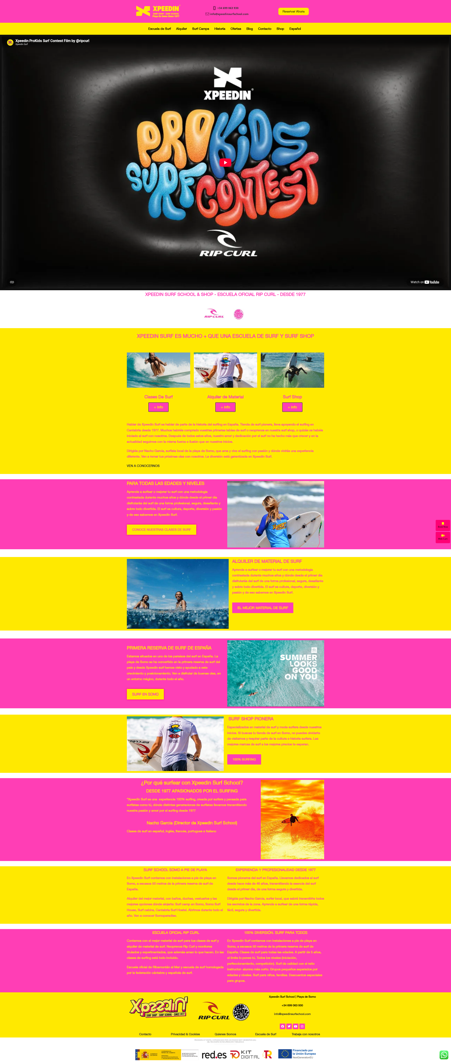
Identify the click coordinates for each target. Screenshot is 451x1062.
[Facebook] (282, 1026)
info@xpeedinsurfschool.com (229, 14)
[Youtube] (295, 1026)
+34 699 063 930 (228, 8)
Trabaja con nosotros (306, 1034)
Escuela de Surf (159, 29)
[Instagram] (302, 1026)
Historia (219, 29)
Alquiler (181, 29)
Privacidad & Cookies (185, 1034)
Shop (280, 29)
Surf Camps (200, 29)
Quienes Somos (225, 1034)
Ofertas (236, 29)
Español (295, 29)
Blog (249, 29)
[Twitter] (289, 1026)
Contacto (264, 29)
